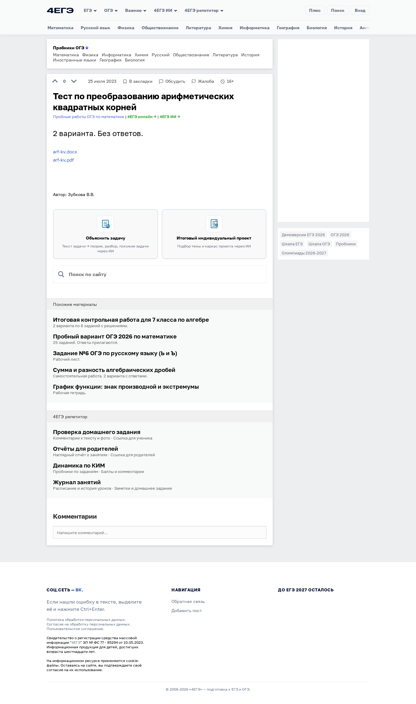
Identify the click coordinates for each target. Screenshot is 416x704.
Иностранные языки (74, 59)
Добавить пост (186, 610)
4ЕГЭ (76, 642)
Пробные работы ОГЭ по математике (88, 116)
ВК (79, 589)
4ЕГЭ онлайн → (142, 116)
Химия (225, 27)
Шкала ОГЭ (319, 243)
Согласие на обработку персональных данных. (89, 624)
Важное (133, 10)
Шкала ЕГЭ (292, 243)
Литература (198, 27)
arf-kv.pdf (63, 160)
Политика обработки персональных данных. (86, 619)
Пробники (346, 243)
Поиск (337, 10)
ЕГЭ (88, 10)
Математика (60, 27)
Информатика (255, 27)
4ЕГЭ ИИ (163, 10)
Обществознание (160, 27)
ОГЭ (108, 10)
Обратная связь (188, 601)
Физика (126, 27)
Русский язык (95, 27)
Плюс (315, 10)
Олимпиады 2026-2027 (304, 252)
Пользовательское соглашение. (75, 628)
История (343, 27)
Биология (317, 27)
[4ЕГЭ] (60, 10)
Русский (161, 54)
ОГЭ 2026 (340, 234)
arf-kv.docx (65, 151)
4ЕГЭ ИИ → (170, 116)
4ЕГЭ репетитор (202, 10)
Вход (360, 10)
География (288, 27)
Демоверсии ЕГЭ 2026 (303, 234)
